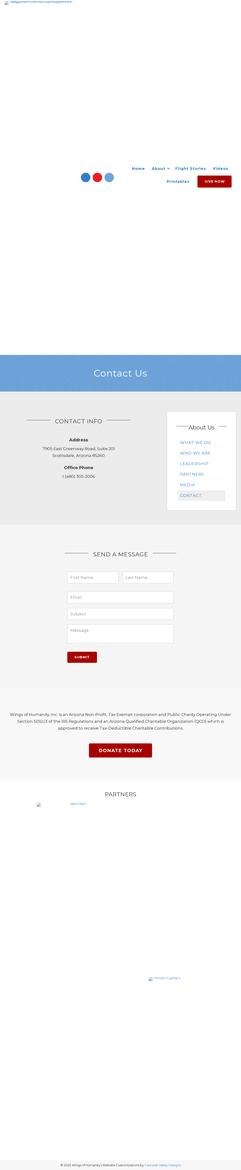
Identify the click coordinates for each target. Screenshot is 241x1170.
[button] (85, 177)
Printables (178, 181)
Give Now (215, 181)
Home (138, 168)
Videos (220, 168)
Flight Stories (190, 168)
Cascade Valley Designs (163, 1165)
